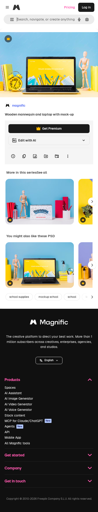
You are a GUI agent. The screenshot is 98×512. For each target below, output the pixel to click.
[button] (49, 360)
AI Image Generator (19, 398)
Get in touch (15, 481)
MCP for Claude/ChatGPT (28, 421)
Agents (13, 426)
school (72, 297)
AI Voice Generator (18, 410)
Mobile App (13, 437)
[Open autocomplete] (10, 19)
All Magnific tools (17, 443)
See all (42, 172)
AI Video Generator (18, 404)
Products (12, 379)
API (7, 432)
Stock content (15, 415)
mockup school (48, 297)
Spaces (10, 388)
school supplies (19, 297)
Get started (14, 455)
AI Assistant (13, 393)
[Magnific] (49, 323)
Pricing (69, 7)
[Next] (92, 201)
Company (13, 468)
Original (29, 39)
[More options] (67, 156)
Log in (86, 7)
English (49, 360)
